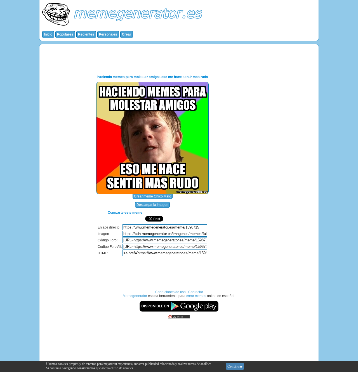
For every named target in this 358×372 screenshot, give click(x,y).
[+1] (196, 219)
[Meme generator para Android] (179, 311)
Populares (65, 34)
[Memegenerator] (123, 27)
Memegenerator (135, 296)
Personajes (108, 34)
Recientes (86, 34)
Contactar (195, 292)
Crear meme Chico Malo (152, 196)
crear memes (196, 296)
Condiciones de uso (170, 292)
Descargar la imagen (152, 205)
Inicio (48, 34)
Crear (126, 34)
